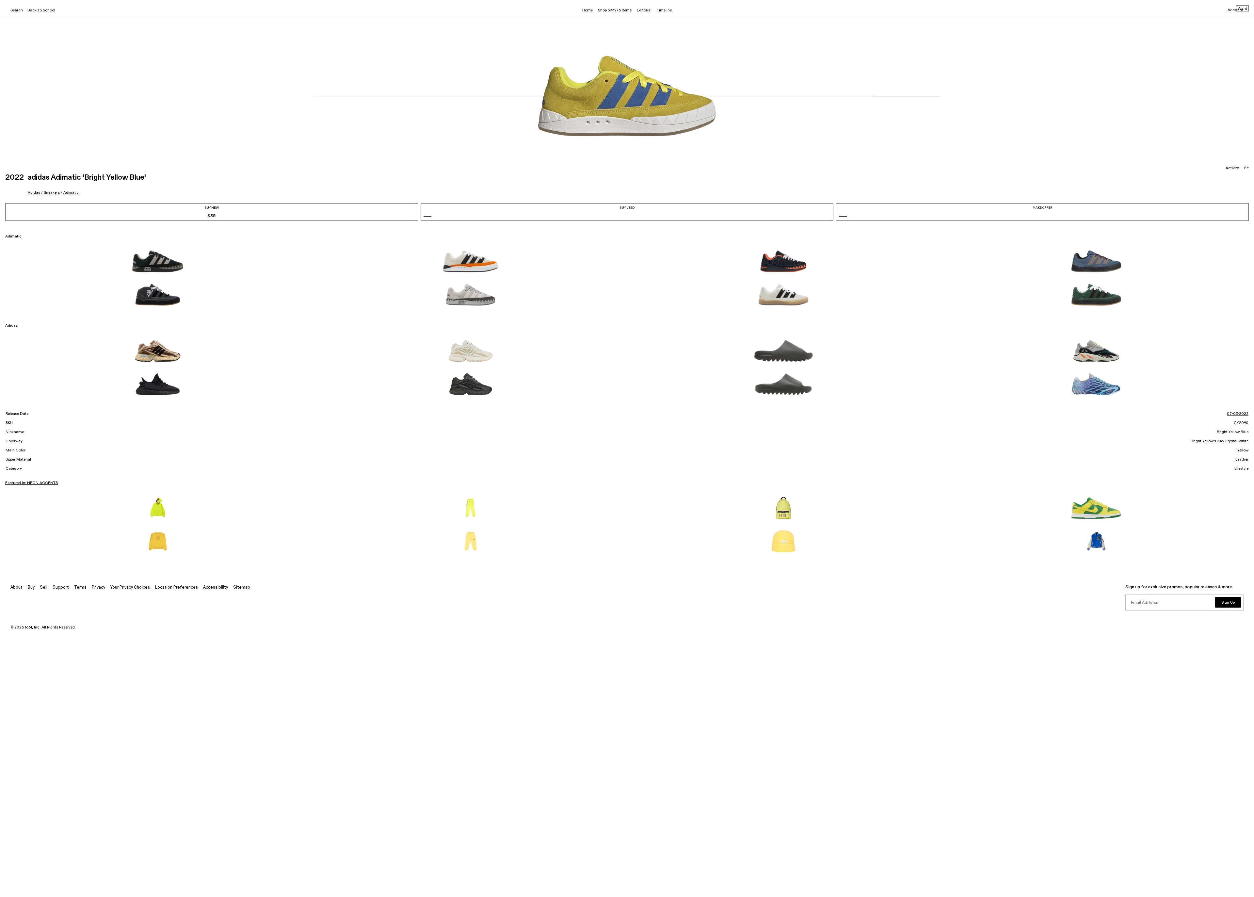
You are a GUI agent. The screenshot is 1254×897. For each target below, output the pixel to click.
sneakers (52, 192)
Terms (80, 587)
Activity (1232, 168)
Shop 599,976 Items (615, 10)
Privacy (98, 587)
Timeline (664, 10)
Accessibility (215, 587)
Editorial (644, 10)
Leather (1241, 460)
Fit (1246, 168)
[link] (157, 261)
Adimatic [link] (13, 236)
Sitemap (241, 587)
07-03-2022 (1237, 414)
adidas (34, 192)
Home (587, 10)
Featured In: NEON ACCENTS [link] (31, 483)
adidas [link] (11, 326)
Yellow (1242, 450)
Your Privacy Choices (130, 587)
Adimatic (71, 192)
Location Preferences (176, 587)
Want (1242, 9)
